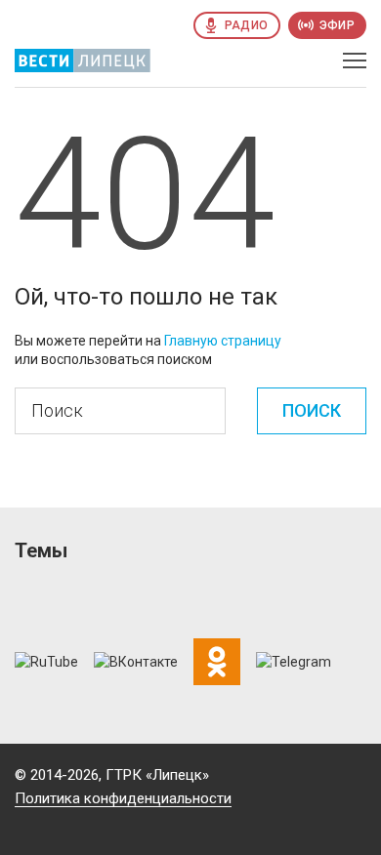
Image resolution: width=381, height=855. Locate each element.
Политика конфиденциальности (123, 798)
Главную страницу (222, 340)
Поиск (311, 410)
